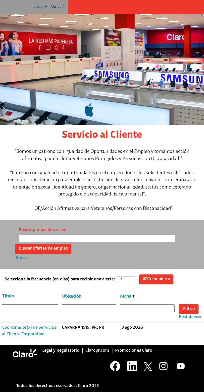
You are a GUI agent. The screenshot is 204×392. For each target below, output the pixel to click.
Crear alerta (158, 279)
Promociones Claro (133, 350)
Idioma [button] (38, 6)
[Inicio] (24, 353)
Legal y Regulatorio (60, 350)
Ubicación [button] (72, 296)
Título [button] (8, 296)
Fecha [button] (126, 296)
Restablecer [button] (190, 317)
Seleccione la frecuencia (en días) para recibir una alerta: (60, 279)
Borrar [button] (22, 258)
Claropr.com (97, 350)
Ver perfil (58, 6)
